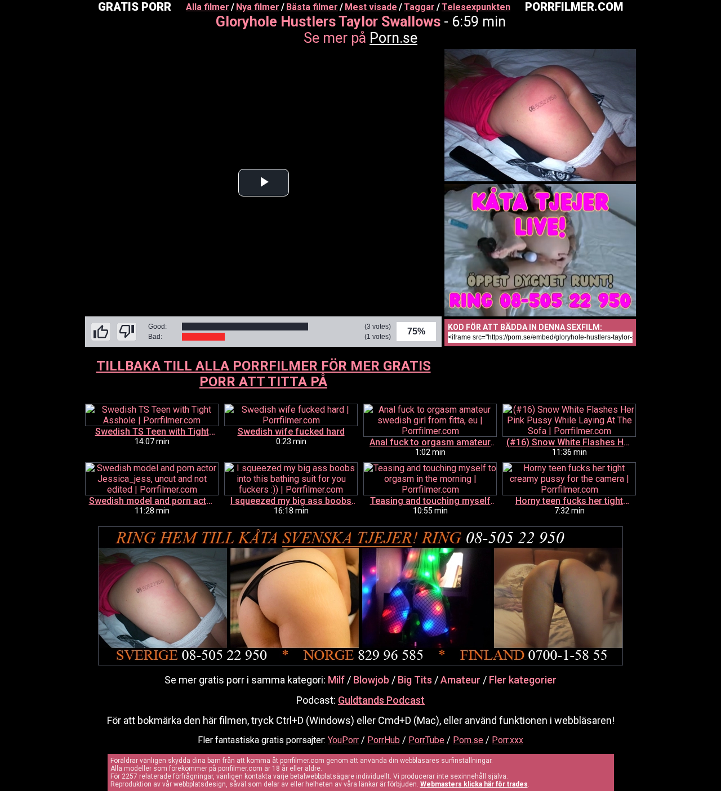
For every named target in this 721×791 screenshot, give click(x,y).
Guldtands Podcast (381, 700)
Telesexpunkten (476, 7)
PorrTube (426, 740)
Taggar (419, 7)
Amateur (460, 680)
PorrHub (383, 740)
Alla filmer (207, 7)
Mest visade (371, 7)
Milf (336, 680)
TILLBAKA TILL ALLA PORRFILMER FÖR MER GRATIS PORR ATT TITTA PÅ (263, 374)
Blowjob (371, 680)
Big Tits (415, 680)
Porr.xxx (507, 740)
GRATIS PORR (134, 7)
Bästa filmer (312, 7)
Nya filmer (257, 7)
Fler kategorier (523, 680)
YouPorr (343, 740)
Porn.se (393, 38)
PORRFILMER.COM (574, 7)
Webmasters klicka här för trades (474, 784)
